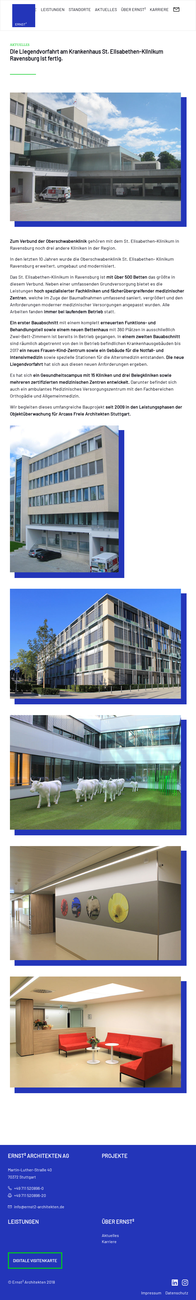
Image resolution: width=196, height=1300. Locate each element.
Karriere (159, 9)
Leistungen (53, 9)
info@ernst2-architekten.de (39, 1206)
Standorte (80, 9)
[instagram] (185, 1281)
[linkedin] (175, 1281)
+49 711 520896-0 (29, 1188)
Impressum (151, 1292)
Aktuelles (106, 9)
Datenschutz (176, 1292)
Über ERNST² (133, 9)
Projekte (115, 1156)
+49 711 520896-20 (30, 1195)
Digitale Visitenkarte (35, 1260)
